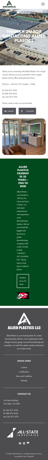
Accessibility (18, 456)
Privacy (39, 454)
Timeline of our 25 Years (22, 280)
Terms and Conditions (24, 376)
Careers (24, 367)
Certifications (24, 371)
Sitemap (24, 380)
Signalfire (31, 456)
